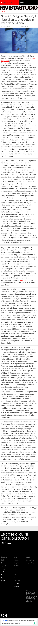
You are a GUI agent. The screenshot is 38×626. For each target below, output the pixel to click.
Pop (2, 578)
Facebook (17, 581)
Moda (2, 572)
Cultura (3, 11)
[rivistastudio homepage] (19, 8)
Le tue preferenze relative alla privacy (20, 620)
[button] (28, 2)
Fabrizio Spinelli (6, 26)
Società (3, 581)
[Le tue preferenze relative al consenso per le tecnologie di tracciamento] (35, 623)
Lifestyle (3, 569)
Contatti (16, 563)
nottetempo (25, 280)
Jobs (15, 569)
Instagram (17, 575)
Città (2, 560)
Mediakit (16, 566)
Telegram (16, 586)
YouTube (16, 583)
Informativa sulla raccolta (11, 624)
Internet (3, 566)
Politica (3, 575)
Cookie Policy (30, 563)
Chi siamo (17, 560)
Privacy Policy (30, 560)
